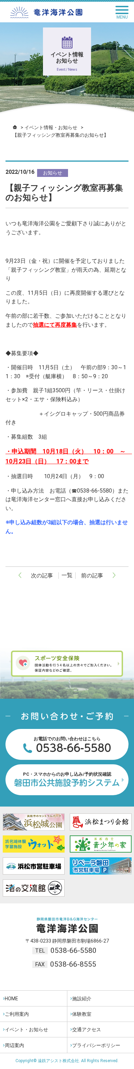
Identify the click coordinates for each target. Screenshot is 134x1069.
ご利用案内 (17, 1014)
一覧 (67, 575)
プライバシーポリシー (96, 1045)
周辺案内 (14, 1045)
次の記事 (42, 575)
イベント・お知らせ (26, 1029)
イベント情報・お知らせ (50, 127)
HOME (11, 998)
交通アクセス (86, 1029)
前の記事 (92, 575)
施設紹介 (81, 998)
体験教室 (81, 1014)
